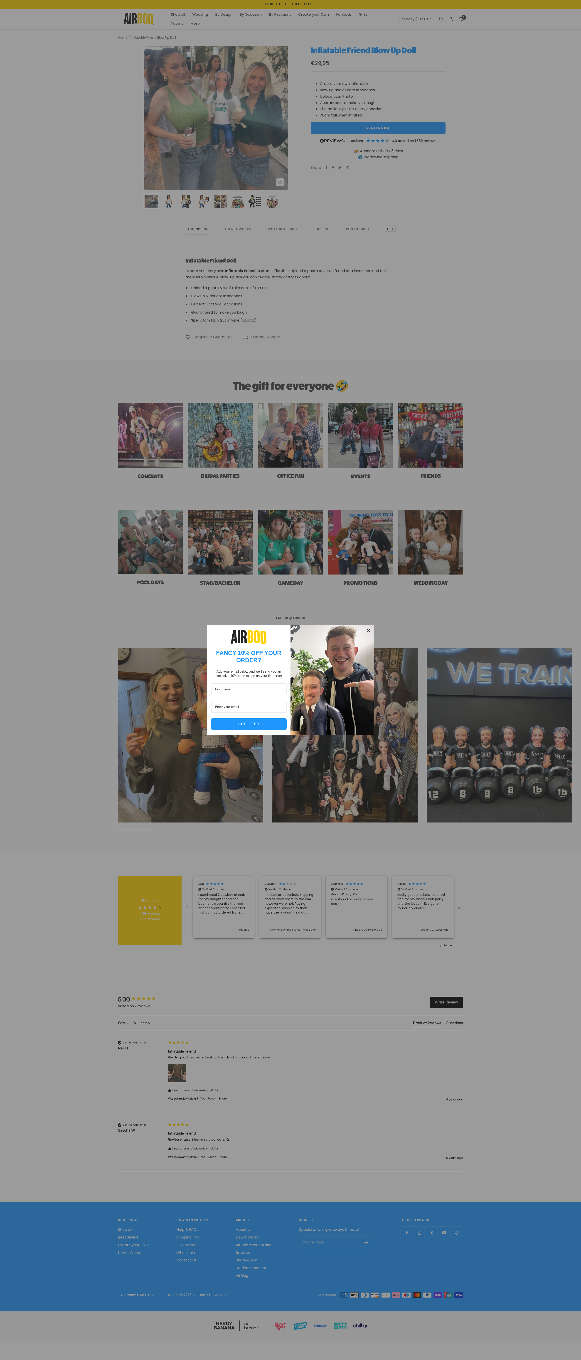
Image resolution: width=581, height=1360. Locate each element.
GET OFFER (248, 724)
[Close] (368, 630)
